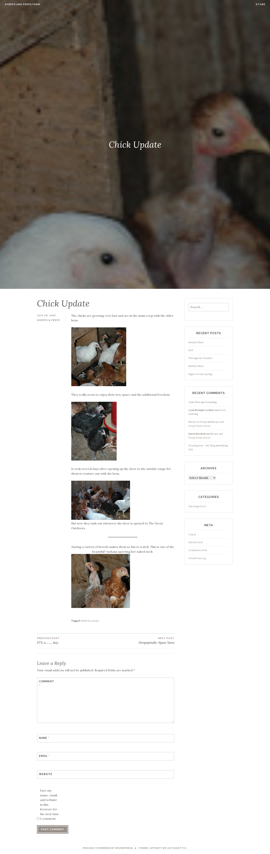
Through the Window (200, 358)
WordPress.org (197, 558)
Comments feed (197, 550)
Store (260, 4)
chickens (86, 620)
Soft (190, 350)
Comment (46, 683)
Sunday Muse (196, 342)
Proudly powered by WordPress (108, 848)
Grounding (210, 402)
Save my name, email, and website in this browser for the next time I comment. (49, 805)
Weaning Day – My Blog (201, 445)
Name (44, 737)
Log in (192, 534)
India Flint (194, 402)
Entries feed (195, 542)
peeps (95, 620)
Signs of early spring (200, 374)
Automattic (176, 848)
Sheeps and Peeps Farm (22, 4)
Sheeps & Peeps (48, 320)
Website (45, 774)
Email (44, 755)
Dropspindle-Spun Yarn (156, 641)
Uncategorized (197, 506)
